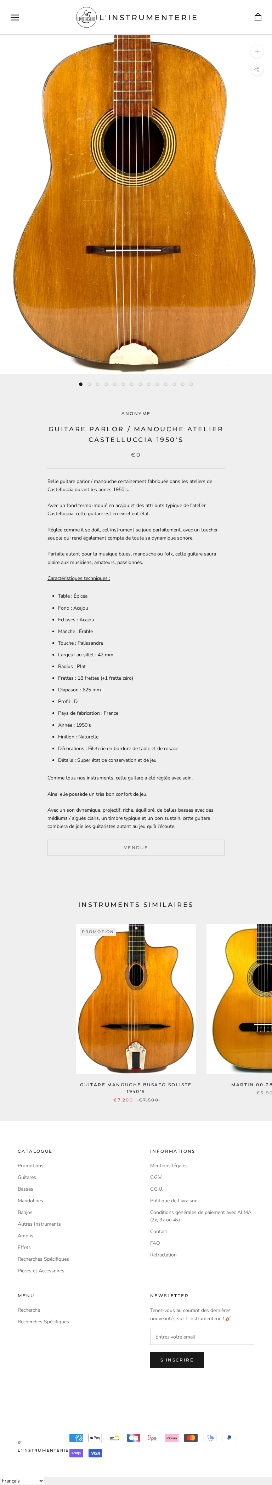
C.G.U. (156, 1189)
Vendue (136, 847)
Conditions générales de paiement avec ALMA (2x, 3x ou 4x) (200, 1216)
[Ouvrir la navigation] (15, 18)
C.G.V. (156, 1177)
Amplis (25, 1235)
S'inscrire (177, 1360)
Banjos (25, 1212)
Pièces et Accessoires (41, 1270)
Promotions (31, 1165)
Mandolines (30, 1200)
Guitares (27, 1177)
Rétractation (163, 1254)
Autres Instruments (39, 1224)
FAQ (155, 1243)
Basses (25, 1189)
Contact (158, 1231)
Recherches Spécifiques (43, 1259)
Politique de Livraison (174, 1200)
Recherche (29, 1310)
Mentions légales (169, 1165)
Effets (24, 1247)
